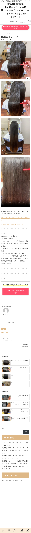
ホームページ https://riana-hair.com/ (12, 224)
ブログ (4, 329)
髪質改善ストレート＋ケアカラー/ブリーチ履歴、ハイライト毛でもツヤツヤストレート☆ (15, 450)
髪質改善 (6, 332)
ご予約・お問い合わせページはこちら (15, 291)
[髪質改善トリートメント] (6, 383)
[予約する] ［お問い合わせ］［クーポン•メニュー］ (16, 27)
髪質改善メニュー (13, 21)
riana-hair (14, 39)
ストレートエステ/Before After (23, 21)
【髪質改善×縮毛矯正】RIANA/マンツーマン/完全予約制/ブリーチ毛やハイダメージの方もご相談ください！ (15, 10)
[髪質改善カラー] (6, 376)
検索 (3, 429)
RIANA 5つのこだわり (5, 21)
